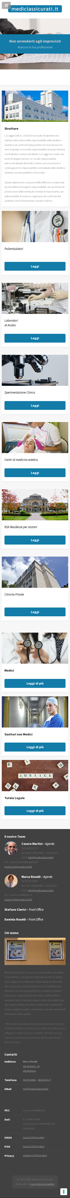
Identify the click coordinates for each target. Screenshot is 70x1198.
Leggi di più (35, 683)
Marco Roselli (31, 877)
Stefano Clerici (15, 909)
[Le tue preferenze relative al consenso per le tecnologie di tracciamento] (63, 1191)
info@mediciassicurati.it (40, 857)
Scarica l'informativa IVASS (18, 866)
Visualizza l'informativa (35, 1155)
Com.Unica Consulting (42, 1184)
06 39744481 (29, 1079)
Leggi (35, 266)
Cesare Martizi (32, 844)
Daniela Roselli (15, 919)
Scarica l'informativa (33, 1137)
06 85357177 (44, 1079)
